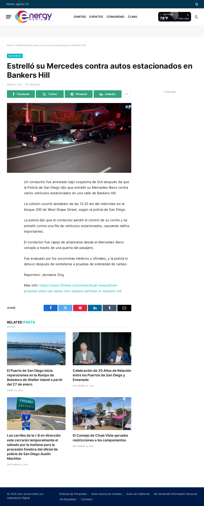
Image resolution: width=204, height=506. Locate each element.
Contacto (86, 499)
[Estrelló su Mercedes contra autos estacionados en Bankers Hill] (69, 138)
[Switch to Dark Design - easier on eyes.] (196, 16)
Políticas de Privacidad (73, 493)
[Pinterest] (11, 219)
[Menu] (8, 16)
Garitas (80, 16)
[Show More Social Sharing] (126, 94)
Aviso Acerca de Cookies (106, 493)
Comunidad (115, 16)
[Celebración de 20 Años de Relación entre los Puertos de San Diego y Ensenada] (102, 348)
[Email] (11, 228)
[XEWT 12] (33, 16)
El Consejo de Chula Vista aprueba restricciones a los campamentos (100, 437)
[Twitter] (11, 202)
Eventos (96, 16)
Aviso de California (138, 493)
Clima (132, 16)
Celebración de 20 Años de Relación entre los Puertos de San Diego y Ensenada (102, 375)
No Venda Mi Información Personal (175, 493)
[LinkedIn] (11, 211)
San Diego (15, 55)
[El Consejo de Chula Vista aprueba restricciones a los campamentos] (102, 413)
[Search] (196, 4)
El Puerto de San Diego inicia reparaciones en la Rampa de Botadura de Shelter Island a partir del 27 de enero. (35, 377)
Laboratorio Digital (18, 497)
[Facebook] (11, 193)
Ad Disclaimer (68, 499)
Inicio (10, 45)
